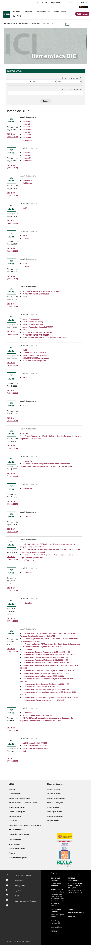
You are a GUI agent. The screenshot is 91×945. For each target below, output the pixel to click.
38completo (27, 180)
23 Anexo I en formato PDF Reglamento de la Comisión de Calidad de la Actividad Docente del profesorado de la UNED (48, 634)
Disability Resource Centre (56, 798)
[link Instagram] (6, 895)
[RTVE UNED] (83, 6)
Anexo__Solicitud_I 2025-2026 (35, 355)
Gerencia (12, 789)
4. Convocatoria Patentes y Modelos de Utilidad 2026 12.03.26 (46, 660)
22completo (27, 712)
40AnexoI (26, 121)
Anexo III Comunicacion (31, 319)
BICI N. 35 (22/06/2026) (12, 249)
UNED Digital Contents (54, 811)
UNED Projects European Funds (19, 798)
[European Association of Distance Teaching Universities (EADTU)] (64, 855)
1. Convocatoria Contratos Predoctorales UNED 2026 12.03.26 (46, 652)
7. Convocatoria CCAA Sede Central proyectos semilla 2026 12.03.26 (49, 670)
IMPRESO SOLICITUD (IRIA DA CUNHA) (37, 332)
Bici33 (25, 329)
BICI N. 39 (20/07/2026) (12, 166)
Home (8, 23)
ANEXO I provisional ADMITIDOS (35, 743)
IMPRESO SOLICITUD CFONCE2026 (36, 293)
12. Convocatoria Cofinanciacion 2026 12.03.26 (41, 686)
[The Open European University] (64, 847)
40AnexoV (26, 132)
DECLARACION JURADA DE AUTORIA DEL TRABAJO (42, 291)
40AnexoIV (27, 129)
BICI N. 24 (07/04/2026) (12, 619)
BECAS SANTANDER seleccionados (36, 358)
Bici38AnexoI (27, 183)
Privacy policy (20, 885)
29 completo (27, 461)
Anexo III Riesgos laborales (33, 324)
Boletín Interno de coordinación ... (30, 23)
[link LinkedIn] (6, 890)
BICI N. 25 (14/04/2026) (12, 589)
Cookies (17, 896)
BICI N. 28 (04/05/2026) (12, 502)
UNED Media (13, 820)
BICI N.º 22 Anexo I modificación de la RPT (38, 715)
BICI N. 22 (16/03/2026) (12, 729)
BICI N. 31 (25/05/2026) (12, 391)
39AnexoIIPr (27, 158)
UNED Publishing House (17, 848)
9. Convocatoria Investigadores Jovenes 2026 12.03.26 (43, 676)
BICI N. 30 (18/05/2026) (12, 447)
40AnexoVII (27, 137)
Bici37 (25, 208)
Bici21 (25, 751)
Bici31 (25, 377)
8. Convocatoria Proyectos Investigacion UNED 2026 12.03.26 (46, 673)
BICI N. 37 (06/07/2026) (12, 222)
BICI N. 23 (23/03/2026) (12, 650)
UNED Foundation (15, 816)
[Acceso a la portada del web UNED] (6, 14)
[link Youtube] (6, 885)
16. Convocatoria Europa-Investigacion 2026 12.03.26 (43, 700)
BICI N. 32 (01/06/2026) (12, 364)
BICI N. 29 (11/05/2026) (12, 475)
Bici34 (25, 296)
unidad (15, 23)
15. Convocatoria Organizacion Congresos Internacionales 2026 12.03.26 (50, 697)
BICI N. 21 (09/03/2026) (12, 759)
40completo (27, 140)
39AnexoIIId (27, 155)
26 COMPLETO (28, 560)
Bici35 (25, 235)
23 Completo (27, 649)
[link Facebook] (6, 875)
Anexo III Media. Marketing (33, 321)
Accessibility (19, 880)
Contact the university (23, 875)
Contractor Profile (15, 793)
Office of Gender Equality (17, 807)
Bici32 (25, 350)
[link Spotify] (6, 900)
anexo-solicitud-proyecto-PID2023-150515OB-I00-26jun (45, 337)
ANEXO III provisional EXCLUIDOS (35, 748)
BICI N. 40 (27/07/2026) (12, 135)
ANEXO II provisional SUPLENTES (35, 745)
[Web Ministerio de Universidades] (64, 836)
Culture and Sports (15, 839)
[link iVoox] (6, 906)
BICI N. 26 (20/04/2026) (12, 558)
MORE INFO (54, 931)
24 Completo (27, 603)
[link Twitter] (6, 880)
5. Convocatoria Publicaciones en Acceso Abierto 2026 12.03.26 (47, 662)
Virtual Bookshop (14, 844)
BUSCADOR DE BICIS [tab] (14, 71)
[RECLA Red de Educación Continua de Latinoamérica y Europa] (64, 863)
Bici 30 (25, 433)
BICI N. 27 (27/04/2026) (12, 530)
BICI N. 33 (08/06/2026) (12, 333)
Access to (12, 853)
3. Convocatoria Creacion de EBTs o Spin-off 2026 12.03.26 (45, 657)
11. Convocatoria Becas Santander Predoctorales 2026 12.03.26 (47, 684)
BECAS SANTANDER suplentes (34, 360)
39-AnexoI (26, 152)
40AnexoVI (27, 134)
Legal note (18, 891)
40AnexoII (26, 124)
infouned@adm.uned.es (76, 912)
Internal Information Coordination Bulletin (23, 802)
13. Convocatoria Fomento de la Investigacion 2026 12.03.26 (46, 689)
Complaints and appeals (55, 816)
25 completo (27, 572)
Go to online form (56, 884)
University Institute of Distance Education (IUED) (25, 825)
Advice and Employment (55, 802)
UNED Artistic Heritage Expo (18, 857)
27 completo (27, 516)
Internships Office (53, 807)
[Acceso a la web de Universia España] (64, 841)
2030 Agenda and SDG (16, 829)
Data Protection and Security (25, 901)
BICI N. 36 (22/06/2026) (12, 277)
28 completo (27, 488)
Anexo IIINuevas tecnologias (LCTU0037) (38, 327)
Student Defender (53, 820)
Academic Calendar (53, 789)
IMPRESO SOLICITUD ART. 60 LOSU (36, 335)
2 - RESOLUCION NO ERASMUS (35, 352)
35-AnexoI (26, 238)
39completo (27, 160)
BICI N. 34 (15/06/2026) (12, 305)
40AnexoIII (27, 126)
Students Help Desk (53, 793)
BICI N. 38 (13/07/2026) (12, 194)
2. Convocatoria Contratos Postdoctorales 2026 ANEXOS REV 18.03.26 (50, 654)
